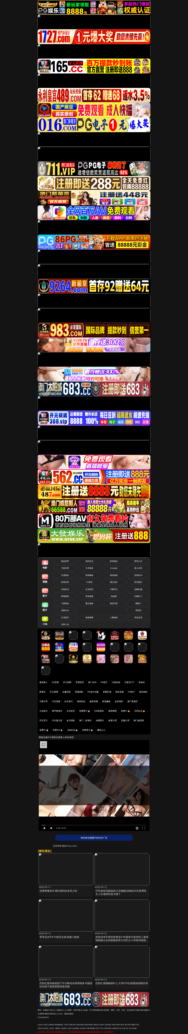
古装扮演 (65, 589)
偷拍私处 (81, 701)
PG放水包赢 (93, 691)
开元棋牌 (67, 682)
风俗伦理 (138, 617)
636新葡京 (99, 710)
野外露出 (138, 582)
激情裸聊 (112, 710)
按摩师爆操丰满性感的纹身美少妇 (58, 890)
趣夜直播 (94, 701)
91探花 (89, 582)
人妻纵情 (114, 617)
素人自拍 (138, 568)
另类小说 (65, 624)
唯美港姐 (114, 575)
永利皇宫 (71, 710)
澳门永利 (92, 682)
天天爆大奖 (57, 720)
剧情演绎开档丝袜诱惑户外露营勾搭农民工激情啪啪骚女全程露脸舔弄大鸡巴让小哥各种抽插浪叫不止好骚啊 (121, 940)
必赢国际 (66, 691)
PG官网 (55, 682)
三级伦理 (65, 568)
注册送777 (129, 682)
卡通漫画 (65, 603)
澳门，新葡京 (85, 720)
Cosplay (113, 568)
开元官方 (43, 720)
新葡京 (42, 691)
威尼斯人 (43, 682)
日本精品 (89, 568)
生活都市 (65, 617)
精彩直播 (119, 691)
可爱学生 (114, 589)
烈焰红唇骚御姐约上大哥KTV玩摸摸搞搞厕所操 (121, 983)
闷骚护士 (138, 596)
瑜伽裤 (114, 596)
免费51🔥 (125, 710)
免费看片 (100, 720)
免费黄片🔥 (87, 730)
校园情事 (89, 617)
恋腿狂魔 (138, 589)
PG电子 (104, 682)
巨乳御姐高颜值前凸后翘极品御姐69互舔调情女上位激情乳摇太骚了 (120, 892)
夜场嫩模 (106, 701)
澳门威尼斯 (139, 720)
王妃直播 (56, 701)
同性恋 (138, 610)
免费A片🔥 (58, 730)
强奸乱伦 (89, 561)
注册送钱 (116, 682)
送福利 (142, 682)
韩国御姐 (89, 575)
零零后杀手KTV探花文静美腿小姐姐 (59, 937)
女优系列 (89, 589)
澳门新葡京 (132, 701)
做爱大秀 (112, 720)
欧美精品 (114, 561)
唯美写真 (114, 603)
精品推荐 (65, 561)
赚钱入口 (101, 730)
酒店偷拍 (143, 691)
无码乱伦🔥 (139, 710)
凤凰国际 (79, 691)
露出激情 (89, 603)
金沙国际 (71, 720)
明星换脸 (89, 596)
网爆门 (138, 603)
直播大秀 (125, 720)
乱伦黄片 (68, 701)
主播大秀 (43, 701)
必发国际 (119, 701)
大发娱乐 (43, 710)
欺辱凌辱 (65, 582)
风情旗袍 (65, 596)
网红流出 (114, 582)
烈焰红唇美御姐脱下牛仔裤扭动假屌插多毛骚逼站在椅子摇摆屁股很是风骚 (66, 984)
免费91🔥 (43, 730)
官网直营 (80, 682)
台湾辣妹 (65, 575)
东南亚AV (138, 575)
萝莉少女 (138, 561)
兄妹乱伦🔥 (72, 730)
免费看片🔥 (84, 710)
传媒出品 (65, 610)
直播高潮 (107, 691)
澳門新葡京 (57, 710)
